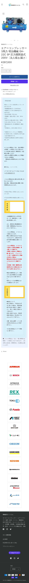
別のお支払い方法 (14, 85)
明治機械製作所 (10, 173)
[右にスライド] (17, 40)
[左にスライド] (11, 40)
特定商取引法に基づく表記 (10, 542)
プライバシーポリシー (9, 546)
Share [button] (4, 351)
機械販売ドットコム (11, 580)
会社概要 (5, 539)
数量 (2, 67)
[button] (2, 4)
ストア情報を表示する (9, 94)
